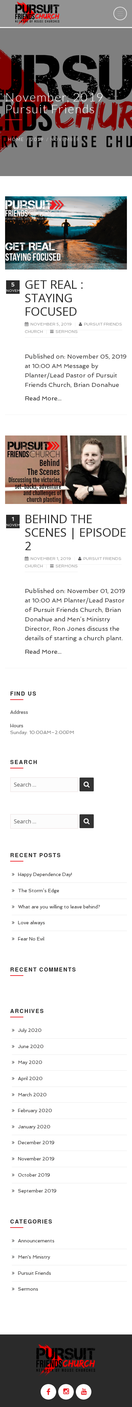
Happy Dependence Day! (45, 874)
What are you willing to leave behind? (59, 906)
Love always (31, 922)
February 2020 (35, 1110)
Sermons (67, 331)
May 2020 (30, 1062)
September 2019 (37, 1190)
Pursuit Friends (34, 1273)
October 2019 (34, 1175)
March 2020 (32, 1094)
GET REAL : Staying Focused (54, 297)
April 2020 (30, 1078)
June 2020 (31, 1046)
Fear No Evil (31, 938)
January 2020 (34, 1126)
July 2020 (30, 1030)
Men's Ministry (34, 1257)
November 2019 (36, 1158)
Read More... (43, 398)
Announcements (36, 1240)
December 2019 (36, 1142)
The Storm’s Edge (38, 890)
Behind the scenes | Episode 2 (75, 532)
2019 (37, 139)
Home (16, 139)
